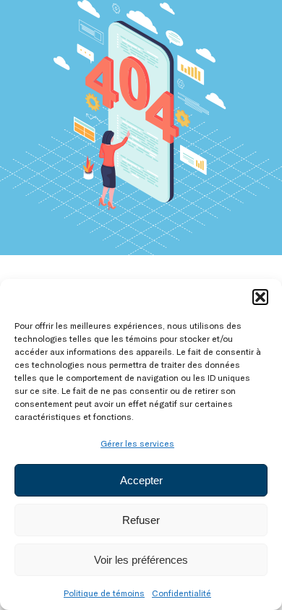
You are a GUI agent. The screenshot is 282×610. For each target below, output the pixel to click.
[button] (260, 297)
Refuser (141, 520)
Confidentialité (181, 593)
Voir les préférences (141, 560)
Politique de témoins (104, 593)
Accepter (141, 480)
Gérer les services (137, 443)
